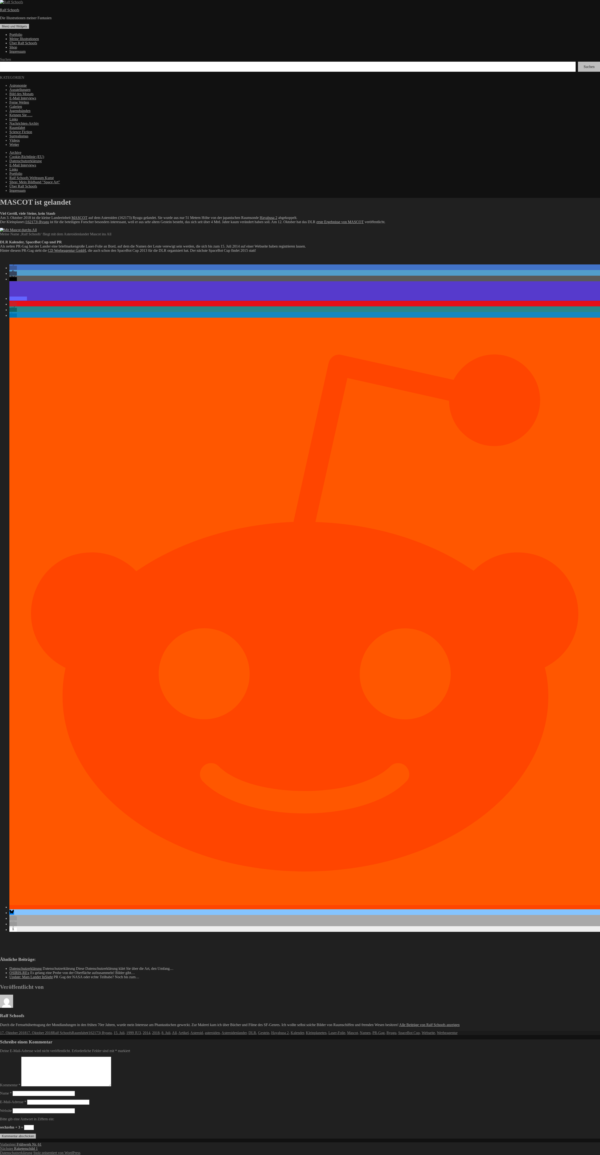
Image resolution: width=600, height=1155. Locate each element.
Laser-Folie (336, 1033)
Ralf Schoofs (9, 10)
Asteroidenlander (234, 1033)
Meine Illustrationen (24, 39)
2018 (156, 1033)
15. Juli (119, 1033)
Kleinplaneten (316, 1033)
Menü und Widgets (14, 26)
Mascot (352, 1033)
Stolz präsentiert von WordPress (56, 1153)
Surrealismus (18, 136)
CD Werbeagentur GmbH (67, 250)
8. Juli (165, 1033)
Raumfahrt (17, 128)
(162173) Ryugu (37, 222)
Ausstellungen (19, 90)
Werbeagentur (447, 1033)
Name (6, 1093)
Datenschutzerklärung (25, 161)
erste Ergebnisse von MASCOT (340, 222)
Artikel (183, 1033)
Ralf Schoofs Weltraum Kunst (31, 178)
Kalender (297, 1033)
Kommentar (10, 1085)
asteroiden (212, 1033)
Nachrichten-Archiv (24, 123)
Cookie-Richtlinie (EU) (26, 157)
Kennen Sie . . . (20, 115)
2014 (146, 1033)
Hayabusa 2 (268, 218)
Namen (365, 1033)
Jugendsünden (19, 111)
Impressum (17, 51)
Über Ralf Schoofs (23, 43)
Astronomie (18, 85)
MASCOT (79, 218)
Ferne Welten (19, 102)
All (174, 1033)
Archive (15, 152)
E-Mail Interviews (22, 98)
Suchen (5, 59)
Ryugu (391, 1033)
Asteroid (196, 1033)
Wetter (14, 145)
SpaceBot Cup (409, 1033)
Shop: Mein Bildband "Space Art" (34, 182)
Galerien (15, 107)
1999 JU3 (133, 1033)
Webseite (428, 1033)
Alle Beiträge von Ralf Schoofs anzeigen (429, 1025)
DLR (252, 1033)
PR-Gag (378, 1033)
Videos (14, 140)
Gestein (263, 1033)
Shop (13, 47)
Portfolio (15, 35)
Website (6, 1111)
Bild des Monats (21, 94)
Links (13, 119)
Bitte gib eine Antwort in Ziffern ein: (27, 1119)
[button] (13, 268)
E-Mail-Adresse (13, 1102)
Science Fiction (20, 132)
